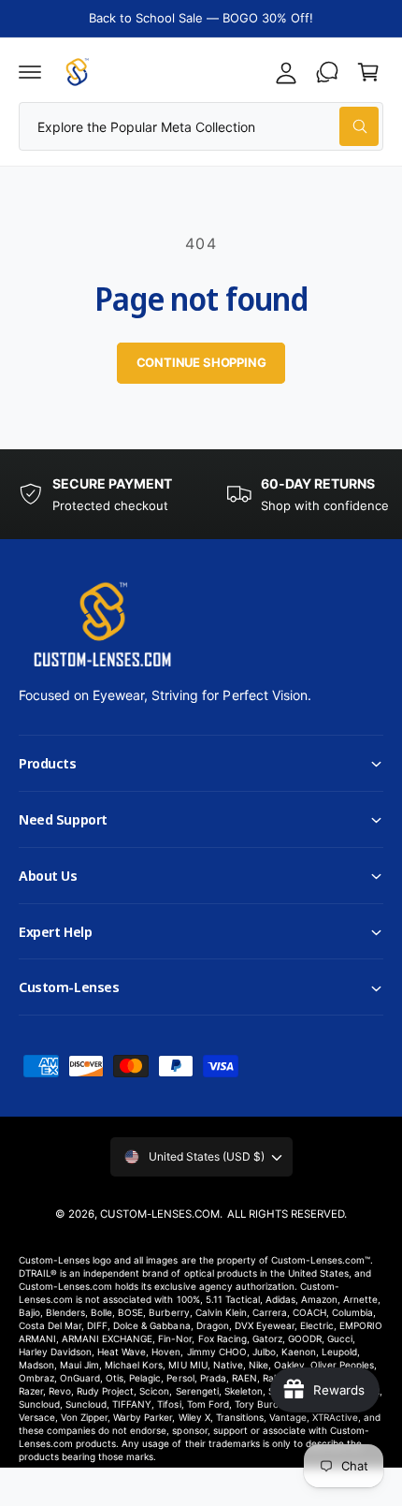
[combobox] (201, 126)
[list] (201, 495)
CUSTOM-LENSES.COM (160, 1214)
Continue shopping (201, 362)
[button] (29, 72)
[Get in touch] (327, 72)
